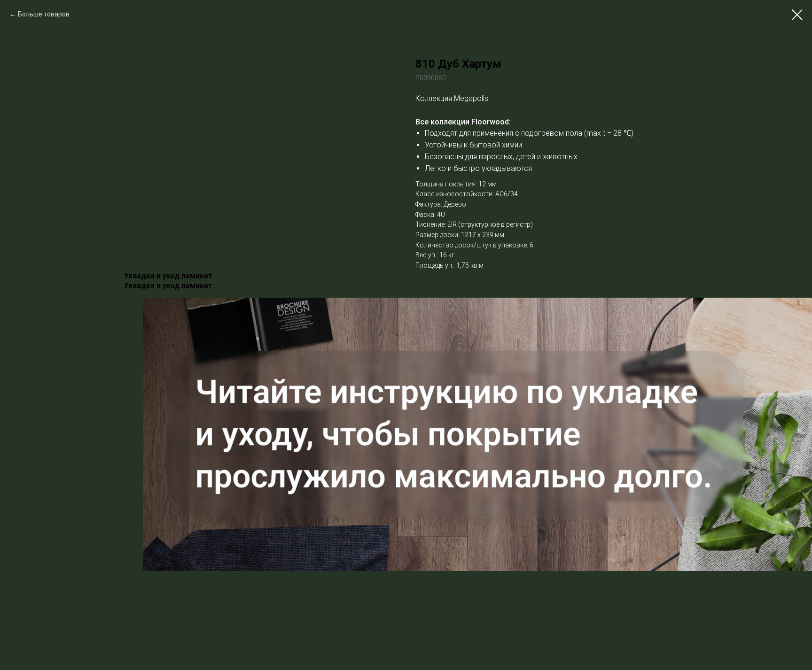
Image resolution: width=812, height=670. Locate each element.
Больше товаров (44, 14)
